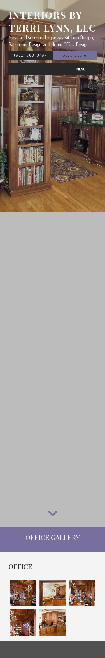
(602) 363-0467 (30, 55)
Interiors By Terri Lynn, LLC (52, 21)
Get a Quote (74, 55)
